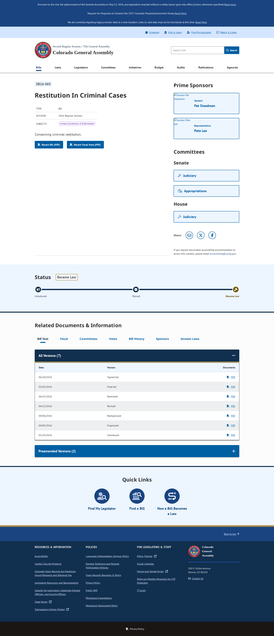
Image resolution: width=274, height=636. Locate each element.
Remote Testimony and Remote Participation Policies (102, 565)
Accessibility (41, 556)
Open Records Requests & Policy (103, 575)
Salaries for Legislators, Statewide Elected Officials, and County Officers (57, 592)
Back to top (230, 534)
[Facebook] (212, 235)
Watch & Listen (228, 32)
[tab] (43, 339)
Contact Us (197, 578)
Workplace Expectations (99, 598)
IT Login (141, 590)
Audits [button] (181, 67)
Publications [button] (205, 67)
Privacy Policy (93, 582)
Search (233, 50)
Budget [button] (159, 67)
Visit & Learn (175, 32)
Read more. (230, 4)
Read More (180, 13)
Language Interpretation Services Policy (107, 556)
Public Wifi (91, 590)
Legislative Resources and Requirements (56, 582)
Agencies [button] (232, 67)
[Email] (189, 235)
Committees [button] (108, 67)
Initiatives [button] (135, 67)
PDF (233, 377)
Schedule (154, 32)
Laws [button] (58, 67)
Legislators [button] (81, 67)
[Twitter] (201, 235)
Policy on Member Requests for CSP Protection (156, 580)
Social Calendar (145, 563)
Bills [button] (38, 67)
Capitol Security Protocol (48, 563)
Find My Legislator (201, 32)
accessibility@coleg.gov (223, 253)
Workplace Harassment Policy (102, 605)
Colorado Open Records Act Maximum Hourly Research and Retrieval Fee (55, 573)
